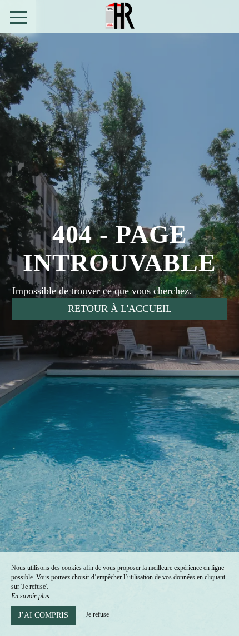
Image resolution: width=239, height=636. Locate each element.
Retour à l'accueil (120, 308)
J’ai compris (43, 615)
